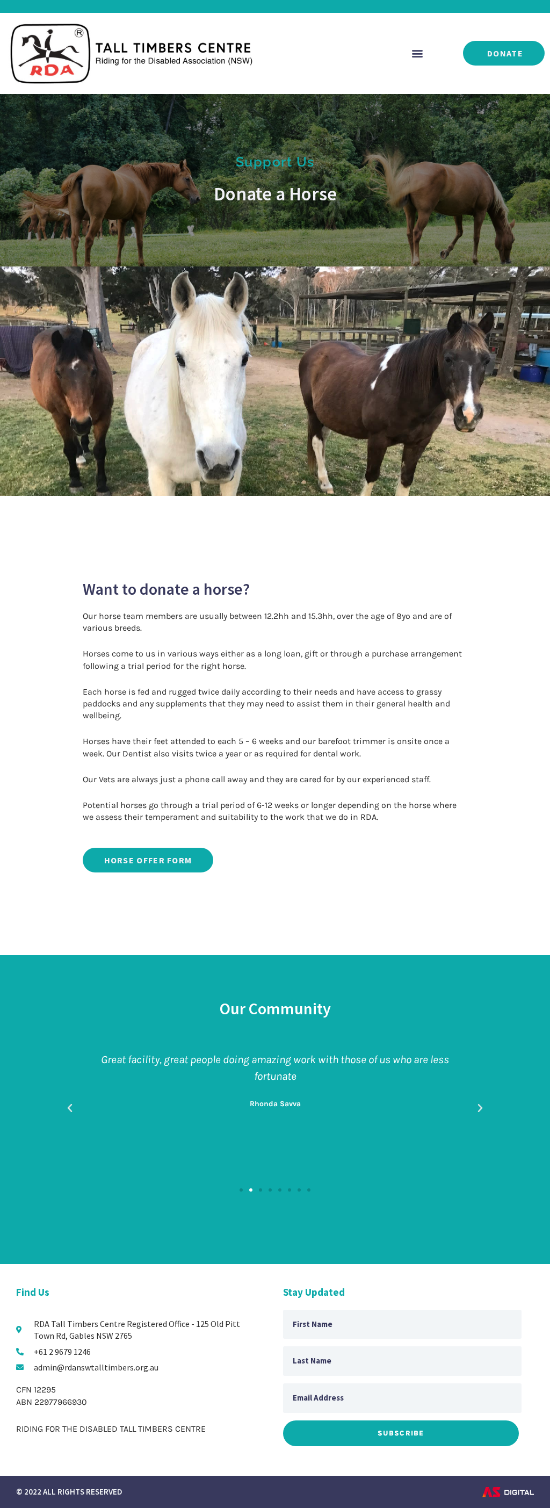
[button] (417, 53)
